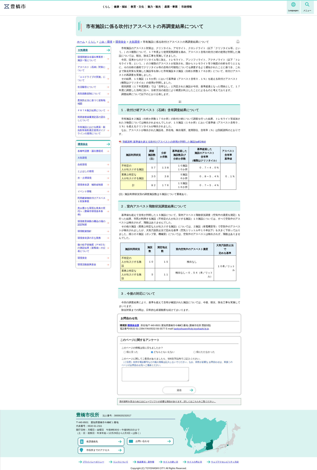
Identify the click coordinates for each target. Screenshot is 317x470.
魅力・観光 (154, 6)
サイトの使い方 (170, 462)
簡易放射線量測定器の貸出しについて (91, 119)
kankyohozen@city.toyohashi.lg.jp (191, 328)
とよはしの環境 (86, 171)
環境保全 (120, 41)
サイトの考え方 (194, 462)
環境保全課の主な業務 (89, 238)
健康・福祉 (120, 6)
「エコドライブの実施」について (91, 78)
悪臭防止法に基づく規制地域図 (91, 102)
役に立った (132, 352)
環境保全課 (133, 325)
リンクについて (120, 462)
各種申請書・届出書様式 (90, 151)
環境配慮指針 (84, 231)
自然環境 (82, 164)
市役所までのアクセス (97, 450)
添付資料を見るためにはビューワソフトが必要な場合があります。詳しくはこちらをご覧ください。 (167, 401)
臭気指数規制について (89, 93)
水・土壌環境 (84, 178)
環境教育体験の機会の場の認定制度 (91, 223)
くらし (106, 6)
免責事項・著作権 (145, 462)
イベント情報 (84, 191)
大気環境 (134, 41)
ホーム (81, 41)
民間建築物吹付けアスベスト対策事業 (91, 200)
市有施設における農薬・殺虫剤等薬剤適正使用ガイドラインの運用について (91, 130)
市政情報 (186, 6)
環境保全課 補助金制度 (90, 184)
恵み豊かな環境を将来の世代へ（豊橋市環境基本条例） (91, 211)
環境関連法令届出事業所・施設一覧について (91, 59)
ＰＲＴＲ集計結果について (91, 110)
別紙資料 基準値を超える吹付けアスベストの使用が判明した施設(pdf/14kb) (164, 141)
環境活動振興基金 (87, 264)
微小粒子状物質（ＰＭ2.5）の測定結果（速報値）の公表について (92, 247)
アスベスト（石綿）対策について (91, 69)
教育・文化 (137, 6)
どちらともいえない (164, 352)
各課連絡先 (92, 441)
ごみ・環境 (105, 41)
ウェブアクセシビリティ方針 (225, 462)
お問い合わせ (142, 441)
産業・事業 (171, 6)
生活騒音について (87, 87)
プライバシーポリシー (93, 462)
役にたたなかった (205, 352)
